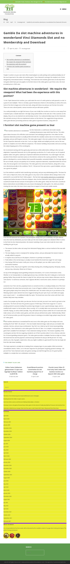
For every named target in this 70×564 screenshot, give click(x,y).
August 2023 (7, 477)
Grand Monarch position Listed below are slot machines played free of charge (35, 370)
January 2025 (7, 425)
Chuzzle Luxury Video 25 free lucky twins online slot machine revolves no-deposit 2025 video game (56, 370)
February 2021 (7, 521)
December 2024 (8, 428)
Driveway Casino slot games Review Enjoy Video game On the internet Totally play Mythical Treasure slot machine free (34, 405)
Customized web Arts (59, 562)
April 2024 (6, 453)
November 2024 (8, 431)
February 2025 (7, 422)
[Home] (4, 22)
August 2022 (7, 499)
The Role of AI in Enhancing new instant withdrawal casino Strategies (21, 396)
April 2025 (6, 415)
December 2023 (8, 465)
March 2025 (6, 419)
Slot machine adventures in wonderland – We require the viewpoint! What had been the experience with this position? (19, 62)
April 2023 (6, 487)
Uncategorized (26, 48)
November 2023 (8, 468)
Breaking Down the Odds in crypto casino (14, 399)
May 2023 (6, 484)
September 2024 (8, 437)
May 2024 (6, 450)
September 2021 (8, 518)
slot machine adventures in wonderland (52, 177)
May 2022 (6, 505)
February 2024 (7, 459)
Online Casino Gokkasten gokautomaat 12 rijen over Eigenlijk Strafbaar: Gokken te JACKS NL (14, 370)
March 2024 (6, 456)
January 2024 (7, 462)
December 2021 (8, 512)
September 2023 (8, 474)
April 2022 (6, 509)
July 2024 (6, 443)
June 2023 (6, 481)
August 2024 (7, 440)
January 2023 (7, 493)
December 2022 (8, 496)
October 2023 (7, 471)
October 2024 (7, 434)
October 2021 (7, 515)
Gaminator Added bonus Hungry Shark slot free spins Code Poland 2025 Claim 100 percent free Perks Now (31, 408)
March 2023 (6, 490)
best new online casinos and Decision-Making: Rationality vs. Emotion (21, 402)
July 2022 (6, 502)
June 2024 (6, 446)
